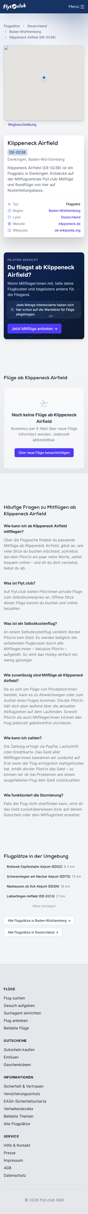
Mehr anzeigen (44, 906)
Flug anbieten (16, 1020)
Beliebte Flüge (16, 1028)
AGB (7, 1167)
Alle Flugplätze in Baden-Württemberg (39, 920)
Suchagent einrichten (22, 1013)
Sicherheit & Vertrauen (23, 1086)
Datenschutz (15, 1175)
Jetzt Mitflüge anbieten (34, 328)
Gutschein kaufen (19, 1049)
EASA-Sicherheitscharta (25, 1101)
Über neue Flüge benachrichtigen (44, 453)
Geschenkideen (17, 1064)
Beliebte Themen (18, 1116)
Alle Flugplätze (17, 1123)
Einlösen (11, 1057)
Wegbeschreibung (22, 124)
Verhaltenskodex (18, 1108)
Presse (9, 1152)
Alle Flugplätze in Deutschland (33, 932)
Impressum (13, 1160)
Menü (78, 7)
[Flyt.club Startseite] (14, 6)
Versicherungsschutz (22, 1093)
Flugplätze (12, 26)
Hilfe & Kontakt (17, 1145)
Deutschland (37, 26)
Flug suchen (14, 998)
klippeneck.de (69, 224)
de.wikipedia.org (67, 230)
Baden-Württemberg (25, 32)
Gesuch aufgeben (19, 1005)
